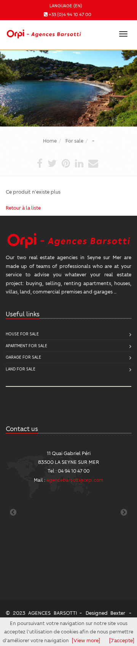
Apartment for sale (26, 345)
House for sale (22, 333)
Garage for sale (23, 356)
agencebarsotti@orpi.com (74, 480)
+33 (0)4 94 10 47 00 (70, 14)
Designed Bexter (106, 612)
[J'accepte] (121, 640)
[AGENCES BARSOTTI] (43, 32)
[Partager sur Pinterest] (66, 165)
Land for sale (20, 368)
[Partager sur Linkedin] (79, 165)
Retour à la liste (23, 207)
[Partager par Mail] (93, 165)
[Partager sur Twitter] (52, 165)
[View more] (86, 640)
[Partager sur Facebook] (40, 165)
